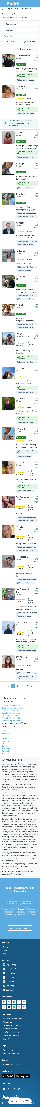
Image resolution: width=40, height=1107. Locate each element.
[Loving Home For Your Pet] (20, 539)
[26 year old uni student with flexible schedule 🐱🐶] (20, 602)
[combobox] (20, 24)
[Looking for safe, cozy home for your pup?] (20, 175)
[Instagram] (14, 1089)
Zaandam (5, 738)
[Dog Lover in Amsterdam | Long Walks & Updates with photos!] (20, 442)
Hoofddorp (6, 749)
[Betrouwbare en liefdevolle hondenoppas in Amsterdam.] (20, 287)
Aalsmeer (5, 741)
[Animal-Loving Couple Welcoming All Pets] (20, 380)
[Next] (32, 686)
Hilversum (5, 754)
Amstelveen (6, 736)
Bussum (5, 746)
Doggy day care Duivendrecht (13, 708)
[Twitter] (9, 1089)
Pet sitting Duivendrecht (11, 718)
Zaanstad (5, 751)
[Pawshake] (13, 3)
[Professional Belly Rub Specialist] (20, 348)
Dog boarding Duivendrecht (12, 706)
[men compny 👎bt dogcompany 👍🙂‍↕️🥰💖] (20, 205)
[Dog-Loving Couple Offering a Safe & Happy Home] (20, 67)
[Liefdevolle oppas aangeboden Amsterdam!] (20, 316)
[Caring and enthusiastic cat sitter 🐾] (20, 476)
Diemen (4, 731)
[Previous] (8, 686)
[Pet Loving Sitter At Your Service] (20, 570)
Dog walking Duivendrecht (11, 711)
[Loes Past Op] (20, 509)
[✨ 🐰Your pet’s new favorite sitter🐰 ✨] (20, 410)
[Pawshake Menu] (3, 3)
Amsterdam (6, 733)
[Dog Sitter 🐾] (20, 667)
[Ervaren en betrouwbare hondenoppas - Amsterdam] (20, 234)
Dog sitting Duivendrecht (11, 713)
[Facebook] (4, 1089)
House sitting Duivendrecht (12, 721)
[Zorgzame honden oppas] (20, 260)
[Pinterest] (19, 1089)
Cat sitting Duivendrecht (11, 716)
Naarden (5, 744)
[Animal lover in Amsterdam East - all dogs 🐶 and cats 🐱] (20, 636)
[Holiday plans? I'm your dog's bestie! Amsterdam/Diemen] (20, 145)
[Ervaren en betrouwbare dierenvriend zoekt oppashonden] (20, 100)
